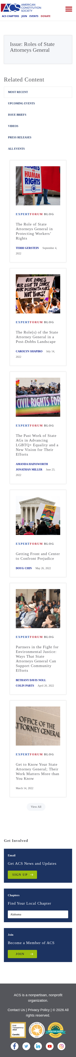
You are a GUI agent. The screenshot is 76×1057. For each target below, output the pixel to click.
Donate (45, 16)
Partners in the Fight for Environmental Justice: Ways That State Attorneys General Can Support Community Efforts (37, 658)
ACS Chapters (10, 16)
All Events (16, 148)
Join (24, 16)
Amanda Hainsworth (32, 464)
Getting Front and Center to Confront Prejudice (38, 556)
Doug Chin (24, 568)
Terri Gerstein (27, 248)
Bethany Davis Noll (31, 680)
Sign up (20, 874)
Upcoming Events (21, 103)
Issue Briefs (17, 114)
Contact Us (16, 1010)
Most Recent (18, 92)
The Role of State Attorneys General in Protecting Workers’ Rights (34, 231)
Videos (13, 126)
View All (36, 806)
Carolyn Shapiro (29, 351)
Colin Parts (25, 685)
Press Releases (19, 137)
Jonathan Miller (29, 469)
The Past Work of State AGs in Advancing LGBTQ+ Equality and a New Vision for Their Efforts (37, 444)
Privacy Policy (39, 1010)
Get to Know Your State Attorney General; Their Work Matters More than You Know (37, 771)
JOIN (20, 954)
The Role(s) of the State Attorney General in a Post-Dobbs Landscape (37, 337)
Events (33, 16)
